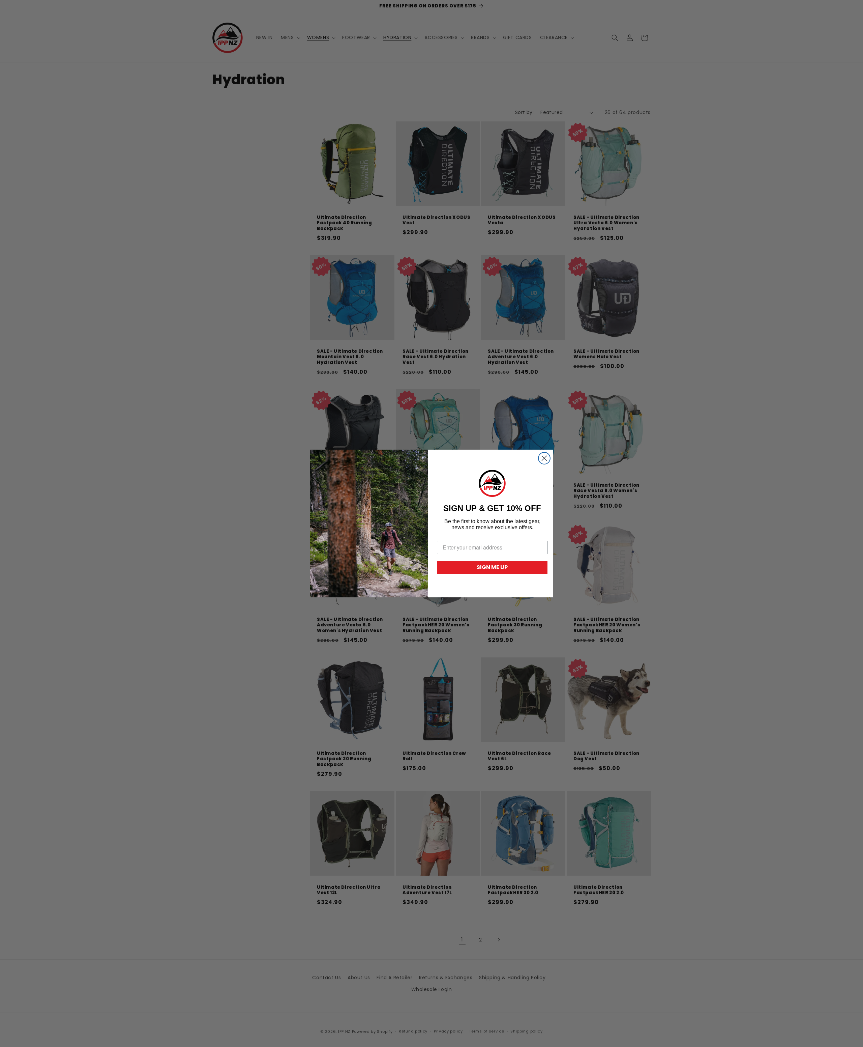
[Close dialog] (544, 458)
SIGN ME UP (492, 567)
